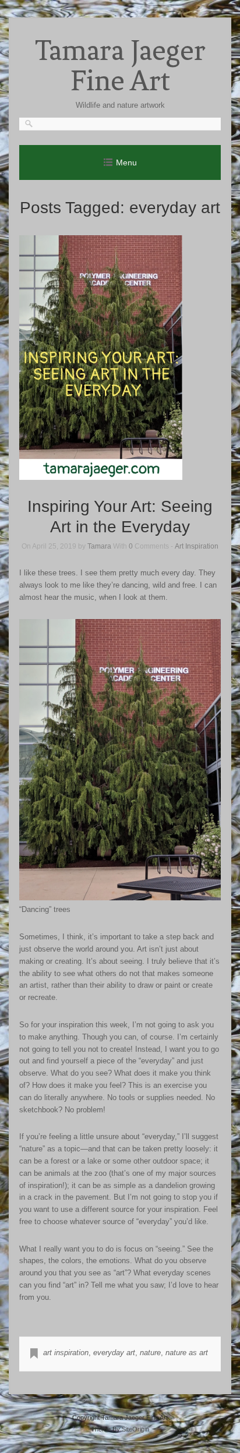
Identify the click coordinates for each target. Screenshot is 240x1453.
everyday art (114, 1352)
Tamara (99, 546)
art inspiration (66, 1352)
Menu (126, 162)
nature (150, 1352)
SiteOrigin (135, 1429)
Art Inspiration (196, 546)
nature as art (186, 1352)
